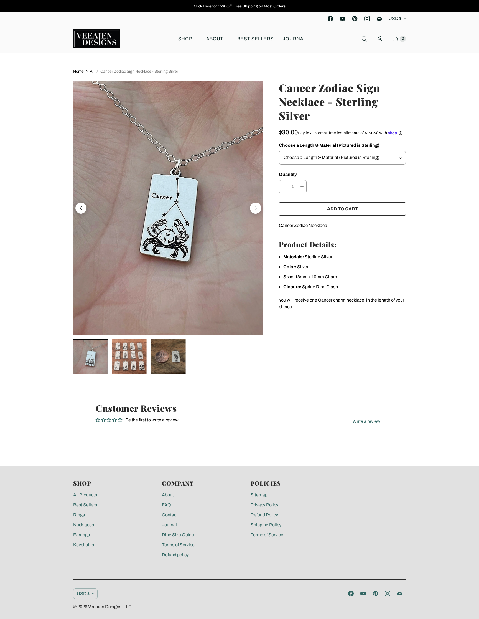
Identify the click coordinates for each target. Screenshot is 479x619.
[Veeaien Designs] (96, 38)
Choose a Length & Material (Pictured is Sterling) (329, 145)
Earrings (81, 534)
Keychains (83, 544)
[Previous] (80, 208)
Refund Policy (264, 514)
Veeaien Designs (104, 606)
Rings (79, 514)
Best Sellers (255, 38)
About (214, 38)
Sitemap (259, 494)
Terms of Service (178, 544)
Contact (170, 514)
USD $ (395, 18)
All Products (85, 494)
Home (78, 71)
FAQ (166, 504)
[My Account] (380, 39)
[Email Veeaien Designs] (379, 18)
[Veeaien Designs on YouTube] (343, 18)
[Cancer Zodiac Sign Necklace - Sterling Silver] (168, 208)
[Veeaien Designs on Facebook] (330, 18)
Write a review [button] (366, 421)
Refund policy (175, 554)
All (92, 71)
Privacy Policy (264, 504)
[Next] (255, 208)
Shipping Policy (266, 524)
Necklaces (83, 524)
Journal (294, 38)
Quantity (288, 174)
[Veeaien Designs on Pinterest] (355, 18)
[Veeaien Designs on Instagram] (367, 18)
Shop (185, 38)
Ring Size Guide (178, 534)
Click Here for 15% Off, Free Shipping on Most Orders (240, 6)
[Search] (364, 39)
